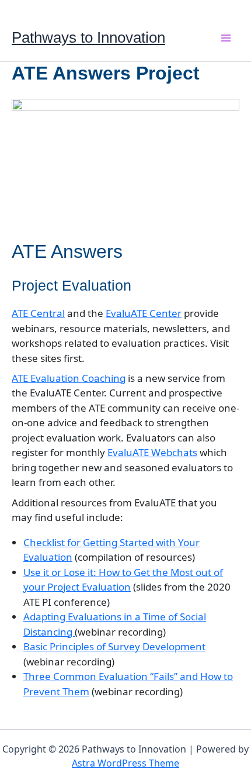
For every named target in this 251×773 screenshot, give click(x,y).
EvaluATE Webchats (152, 452)
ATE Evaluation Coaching (69, 378)
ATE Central (38, 313)
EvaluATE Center (144, 313)
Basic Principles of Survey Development (114, 646)
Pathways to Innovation (88, 37)
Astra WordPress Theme (125, 763)
